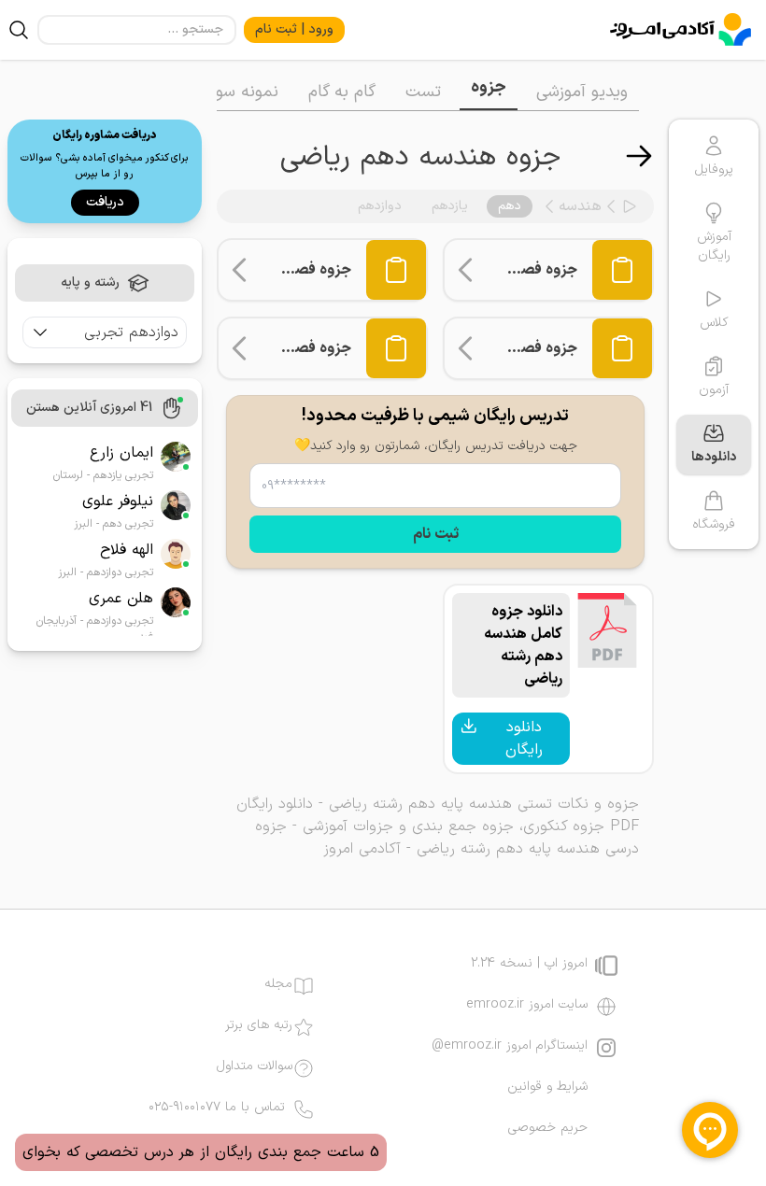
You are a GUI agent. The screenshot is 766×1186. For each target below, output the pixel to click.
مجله (278, 984)
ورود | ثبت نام (294, 29)
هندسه (580, 206)
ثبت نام (436, 534)
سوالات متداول (254, 1066)
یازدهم (450, 206)
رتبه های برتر (258, 1025)
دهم (509, 206)
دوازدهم (380, 206)
